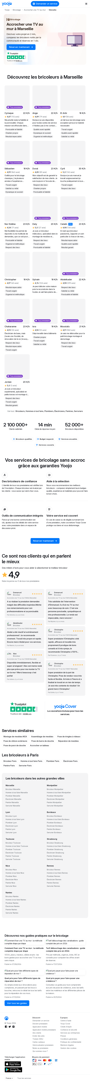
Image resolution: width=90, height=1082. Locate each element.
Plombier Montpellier (55, 796)
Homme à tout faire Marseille (17, 793)
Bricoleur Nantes (12, 896)
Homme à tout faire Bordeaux (58, 819)
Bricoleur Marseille (13, 789)
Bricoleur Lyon (11, 816)
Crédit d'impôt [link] (65, 1027)
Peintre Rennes (53, 883)
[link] (6, 1018)
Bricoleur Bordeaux (54, 816)
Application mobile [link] (40, 1027)
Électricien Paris (70, 761)
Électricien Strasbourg (55, 853)
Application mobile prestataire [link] (44, 1030)
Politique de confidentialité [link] (70, 1042)
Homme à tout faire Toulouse (17, 846)
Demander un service (46, 3)
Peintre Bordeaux (53, 829)
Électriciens (59, 411)
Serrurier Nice (11, 886)
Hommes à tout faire (34, 411)
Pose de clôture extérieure (15, 741)
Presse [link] (63, 1036)
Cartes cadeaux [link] (39, 1042)
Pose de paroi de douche (15, 745)
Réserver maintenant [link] (19, 47)
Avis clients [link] (37, 1033)
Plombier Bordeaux (54, 823)
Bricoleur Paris (10, 761)
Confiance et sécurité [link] (68, 1030)
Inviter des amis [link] (39, 1036)
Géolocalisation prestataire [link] (43, 1045)
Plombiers (48, 411)
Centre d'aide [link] (65, 1021)
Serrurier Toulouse (13, 859)
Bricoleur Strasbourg (55, 843)
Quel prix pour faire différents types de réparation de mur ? (22, 979)
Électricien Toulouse (14, 853)
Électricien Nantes (13, 906)
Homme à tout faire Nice (15, 873)
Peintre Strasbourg (54, 856)
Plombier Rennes (53, 876)
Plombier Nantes (12, 903)
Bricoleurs (20, 411)
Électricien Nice (12, 879)
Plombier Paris (52, 761)
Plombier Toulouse (13, 849)
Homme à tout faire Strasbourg (58, 846)
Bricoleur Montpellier (55, 789)
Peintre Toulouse (12, 856)
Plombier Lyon (11, 823)
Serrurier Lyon (11, 832)
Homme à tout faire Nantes (16, 900)
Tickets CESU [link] (38, 1039)
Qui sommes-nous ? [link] (40, 1051)
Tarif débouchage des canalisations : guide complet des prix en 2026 (65, 949)
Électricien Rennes (54, 879)
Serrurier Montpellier (55, 806)
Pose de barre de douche (42, 741)
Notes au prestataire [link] (40, 1048)
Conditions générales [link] (68, 1039)
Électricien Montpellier (55, 799)
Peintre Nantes (11, 910)
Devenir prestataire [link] (40, 1024)
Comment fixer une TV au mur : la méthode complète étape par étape (24, 949)
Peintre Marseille (12, 802)
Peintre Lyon (10, 829)
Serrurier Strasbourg (55, 859)
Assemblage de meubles (42, 736)
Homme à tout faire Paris (31, 761)
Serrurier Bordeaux (54, 832)
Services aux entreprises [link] (70, 1033)
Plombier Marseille (13, 796)
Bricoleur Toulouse (13, 843)
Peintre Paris (9, 765)
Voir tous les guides (17, 1003)
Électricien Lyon (12, 826)
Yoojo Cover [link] (65, 1024)
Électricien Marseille (13, 799)
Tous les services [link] (24, 1078)
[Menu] (86, 4)
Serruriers (78, 411)
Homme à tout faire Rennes (57, 873)
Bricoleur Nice (11, 870)
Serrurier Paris (25, 765)
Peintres (69, 411)
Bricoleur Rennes (53, 870)
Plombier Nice (11, 876)
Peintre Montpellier (54, 802)
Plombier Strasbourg (55, 849)
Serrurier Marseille (13, 806)
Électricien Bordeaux (55, 826)
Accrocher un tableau (39, 745)
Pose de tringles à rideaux (68, 736)
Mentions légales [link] (67, 1045)
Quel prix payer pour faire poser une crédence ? (62, 979)
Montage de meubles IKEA (15, 736)
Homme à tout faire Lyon (15, 819)
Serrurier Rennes (53, 886)
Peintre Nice (10, 883)
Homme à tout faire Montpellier (59, 793)
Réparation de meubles (68, 741)
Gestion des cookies (68, 1048)
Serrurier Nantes (12, 913)
